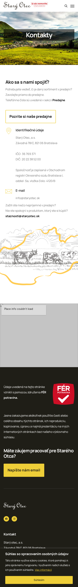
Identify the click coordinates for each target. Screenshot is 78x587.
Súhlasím (39, 580)
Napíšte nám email (24, 470)
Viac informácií (43, 569)
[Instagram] (14, 519)
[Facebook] (6, 519)
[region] (39, 567)
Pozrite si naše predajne (30, 116)
